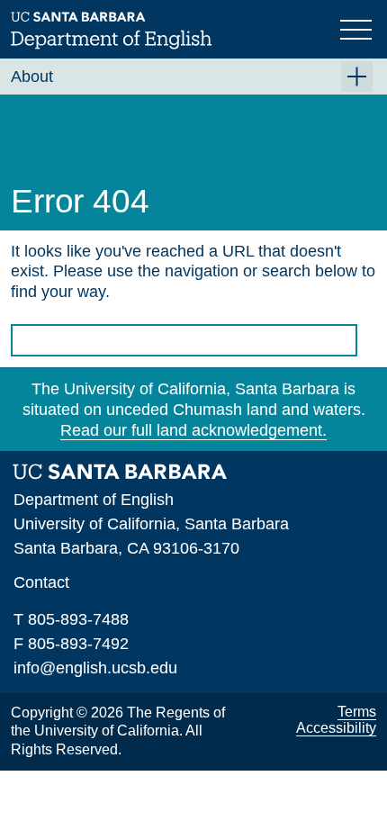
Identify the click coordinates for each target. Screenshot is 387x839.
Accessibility (336, 727)
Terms (357, 711)
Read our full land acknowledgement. (193, 430)
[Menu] (358, 28)
